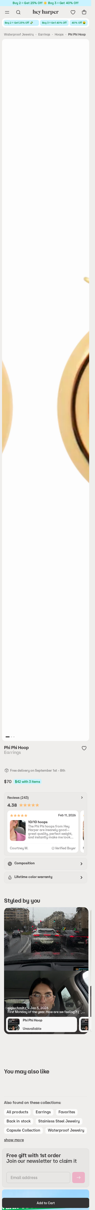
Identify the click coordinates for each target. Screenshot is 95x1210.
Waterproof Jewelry (19, 34)
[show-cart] (84, 12)
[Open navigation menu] (7, 12)
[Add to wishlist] (84, 748)
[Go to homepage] (45, 12)
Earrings (44, 34)
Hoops (59, 34)
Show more (14, 1140)
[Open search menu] (18, 12)
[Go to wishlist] (73, 12)
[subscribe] (78, 1177)
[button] (46, 1010)
